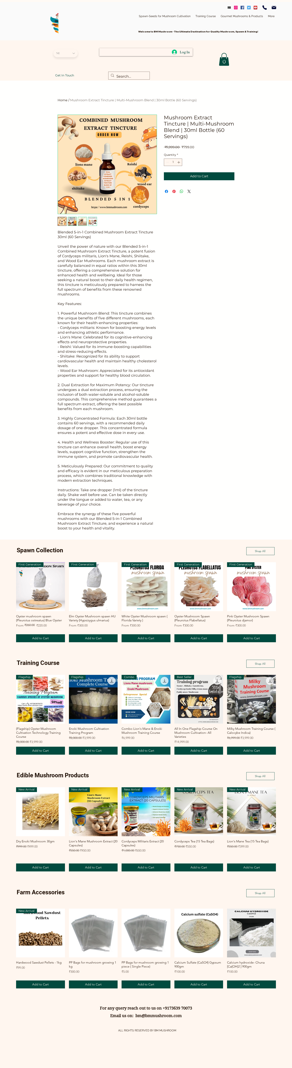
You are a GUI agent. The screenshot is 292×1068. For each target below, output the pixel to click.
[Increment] (179, 162)
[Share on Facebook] (166, 191)
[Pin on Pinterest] (174, 191)
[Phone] (264, 8)
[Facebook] (242, 7)
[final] (229, 7)
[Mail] (274, 7)
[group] (146, 602)
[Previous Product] (10, 586)
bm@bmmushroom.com (158, 1015)
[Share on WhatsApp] (181, 191)
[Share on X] (189, 191)
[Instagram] (236, 7)
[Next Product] (281, 586)
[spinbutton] (173, 162)
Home (63, 100)
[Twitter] (249, 7)
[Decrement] (166, 162)
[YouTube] (255, 7)
